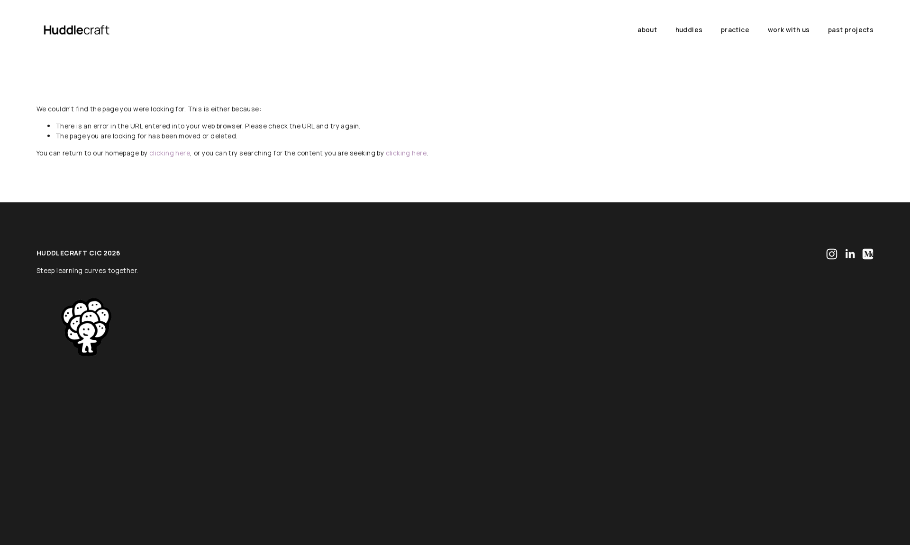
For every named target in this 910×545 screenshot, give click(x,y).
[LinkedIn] (849, 254)
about (647, 29)
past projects (851, 29)
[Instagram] (831, 254)
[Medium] (868, 254)
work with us (789, 29)
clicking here (169, 152)
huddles (689, 29)
